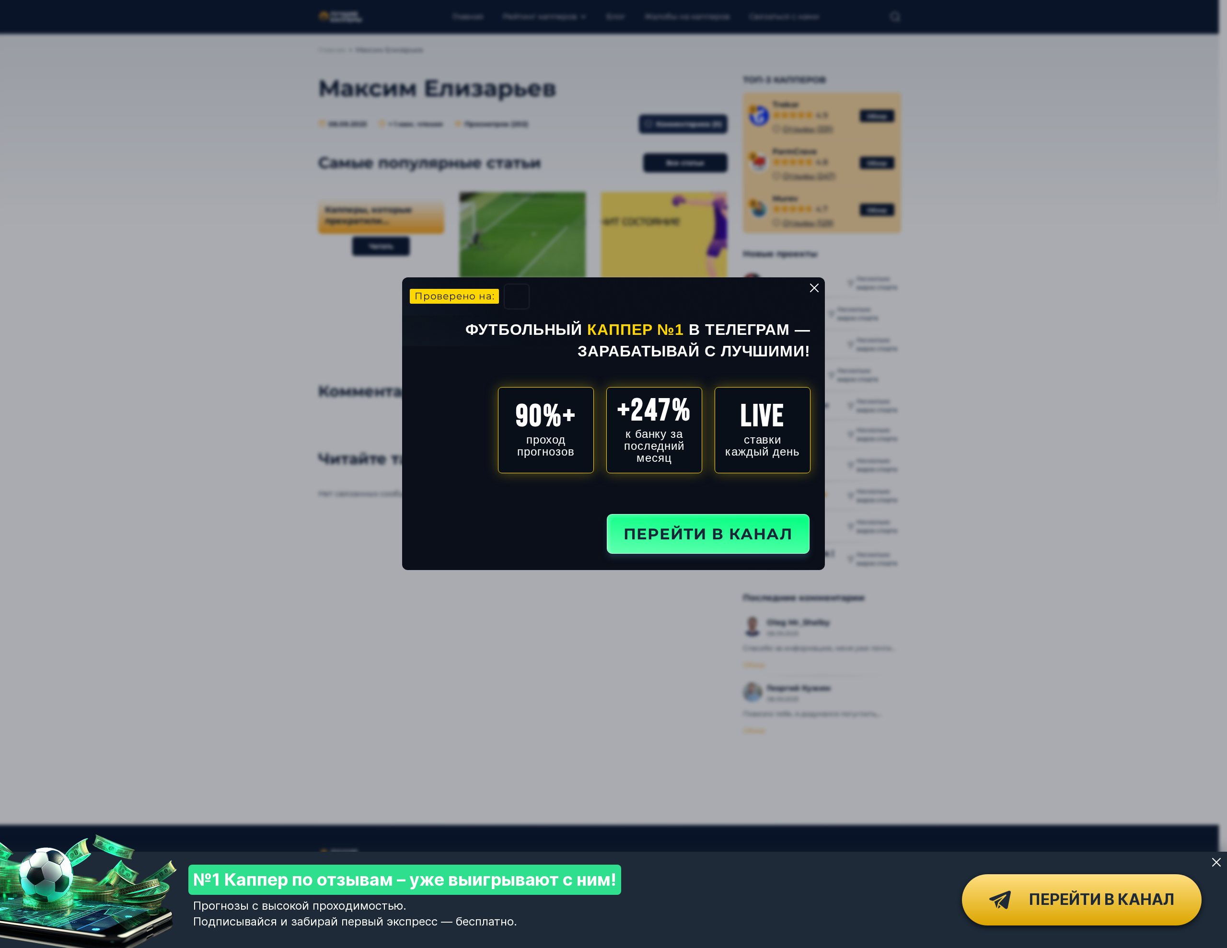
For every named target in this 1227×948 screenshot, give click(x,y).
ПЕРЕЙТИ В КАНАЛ (708, 534)
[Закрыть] (1216, 862)
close (814, 288)
